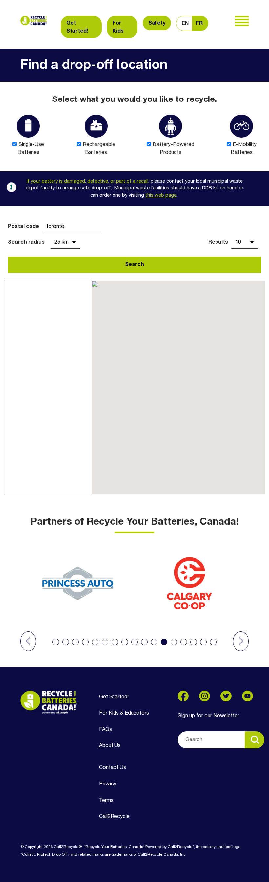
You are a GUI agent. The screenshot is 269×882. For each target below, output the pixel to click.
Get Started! (77, 27)
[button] (28, 641)
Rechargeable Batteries (99, 149)
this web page (160, 195)
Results (218, 242)
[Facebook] (183, 696)
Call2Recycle (114, 816)
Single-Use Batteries (30, 149)
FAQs (105, 729)
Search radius (26, 242)
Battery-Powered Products (173, 149)
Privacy (107, 784)
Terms (106, 800)
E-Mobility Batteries (244, 149)
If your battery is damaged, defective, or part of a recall (87, 181)
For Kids (118, 27)
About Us (110, 745)
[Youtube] (247, 696)
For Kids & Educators (124, 713)
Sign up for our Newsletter (208, 716)
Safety (156, 23)
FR (199, 23)
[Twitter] (225, 696)
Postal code (23, 226)
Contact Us (112, 767)
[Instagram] (204, 696)
